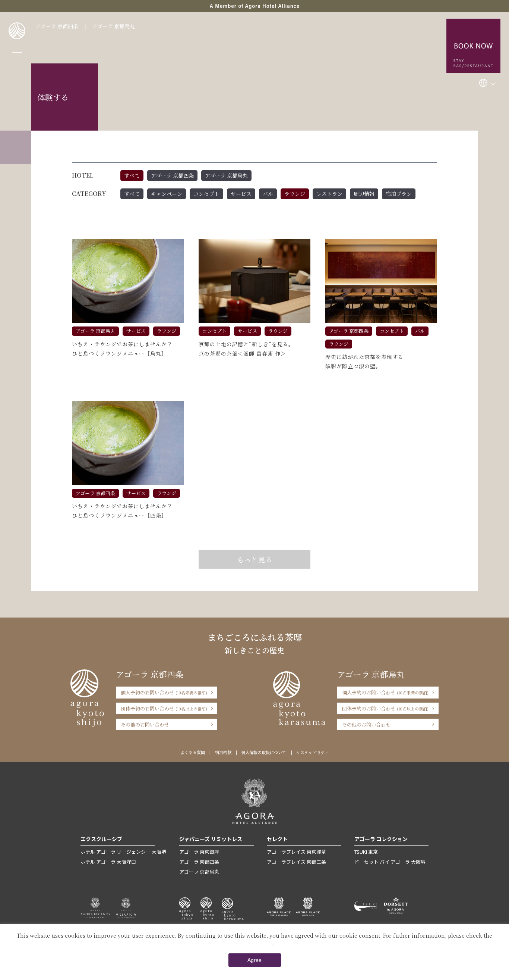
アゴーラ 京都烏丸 (113, 26)
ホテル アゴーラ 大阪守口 (108, 861)
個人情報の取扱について (263, 752)
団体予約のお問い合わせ (164, 708)
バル (268, 193)
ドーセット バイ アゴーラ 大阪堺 (390, 861)
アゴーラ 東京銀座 (199, 851)
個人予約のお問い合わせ (164, 692)
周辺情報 (364, 193)
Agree (254, 960)
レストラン (329, 193)
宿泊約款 (223, 752)
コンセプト (206, 193)
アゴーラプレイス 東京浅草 (296, 851)
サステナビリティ (312, 752)
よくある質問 (192, 752)
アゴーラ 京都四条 (56, 26)
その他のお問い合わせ (145, 724)
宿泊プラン (399, 193)
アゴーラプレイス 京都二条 (296, 861)
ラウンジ (294, 193)
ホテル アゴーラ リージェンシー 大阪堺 (123, 851)
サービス (241, 193)
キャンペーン (166, 193)
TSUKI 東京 (366, 851)
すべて (132, 175)
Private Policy (254, 943)
